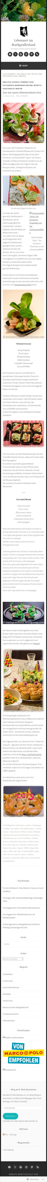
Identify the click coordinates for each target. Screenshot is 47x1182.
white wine (25, 858)
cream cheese (14, 832)
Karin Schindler (22, 96)
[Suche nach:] (23, 944)
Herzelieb (7, 994)
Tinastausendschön (11, 1014)
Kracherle (13, 842)
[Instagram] (26, 54)
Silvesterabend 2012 (22, 284)
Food (31, 82)
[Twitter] (15, 54)
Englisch (7, 82)
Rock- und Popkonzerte (31, 754)
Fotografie (8, 85)
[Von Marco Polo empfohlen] (23, 1063)
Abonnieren (10, 1116)
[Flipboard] (37, 54)
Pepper (20, 848)
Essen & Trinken (20, 82)
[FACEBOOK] (9, 1167)
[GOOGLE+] (20, 1167)
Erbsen (23, 832)
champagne (36, 825)
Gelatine (35, 838)
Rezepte (37, 85)
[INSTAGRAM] (26, 1167)
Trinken (30, 855)
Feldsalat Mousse (10, 838)
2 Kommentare (8, 861)
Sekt (4, 855)
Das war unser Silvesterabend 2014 (22, 92)
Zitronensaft (35, 858)
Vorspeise (7, 858)
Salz (19, 851)
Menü (25, 65)
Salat (11, 851)
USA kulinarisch (9, 1020)
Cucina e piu (8, 980)
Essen (29, 832)
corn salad (14, 829)
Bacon (21, 825)
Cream (5, 832)
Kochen (6, 842)
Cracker (38, 829)
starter (23, 855)
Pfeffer (26, 848)
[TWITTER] (15, 1167)
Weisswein (16, 858)
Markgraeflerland (24, 85)
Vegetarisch (9, 88)
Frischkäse (26, 838)
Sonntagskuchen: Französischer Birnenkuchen (21, 907)
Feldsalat (36, 832)
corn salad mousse (26, 829)
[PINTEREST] (32, 1167)
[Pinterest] (31, 54)
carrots (28, 825)
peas (14, 848)
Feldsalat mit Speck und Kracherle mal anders (21, 835)
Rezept (37, 643)
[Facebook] (10, 54)
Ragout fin (34, 848)
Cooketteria (8, 974)
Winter (19, 88)
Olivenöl (23, 845)
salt (15, 851)
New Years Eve (13, 845)
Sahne (5, 851)
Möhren (31, 842)
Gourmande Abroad (11, 987)
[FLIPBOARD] (37, 1167)
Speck (17, 855)
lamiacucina (8, 1000)
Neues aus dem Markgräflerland (15, 1007)
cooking (6, 829)
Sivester (10, 855)
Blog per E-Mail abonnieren (23, 1090)
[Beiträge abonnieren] (4, 1134)
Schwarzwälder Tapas (30, 851)
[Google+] (21, 54)
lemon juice (22, 842)
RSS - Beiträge (11, 1134)
